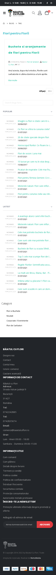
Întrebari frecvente (13, 484)
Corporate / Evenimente (17, 320)
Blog (11, 23)
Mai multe (12, 80)
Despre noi (8, 355)
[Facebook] (47, 3)
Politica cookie (10, 475)
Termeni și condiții (12, 470)
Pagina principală (4, 23)
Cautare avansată (12, 373)
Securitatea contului (13, 488)
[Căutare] (51, 103)
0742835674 (9, 421)
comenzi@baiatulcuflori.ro (16, 430)
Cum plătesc (9, 461)
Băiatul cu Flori (10, 383)
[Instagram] (51, 3)
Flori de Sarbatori (33, 62)
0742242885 (9, 411)
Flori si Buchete (13, 311)
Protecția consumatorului (16, 493)
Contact (7, 359)
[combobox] (28, 103)
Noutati (10, 315)
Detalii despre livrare (13, 466)
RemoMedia (36, 558)
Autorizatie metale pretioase (18, 497)
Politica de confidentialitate (17, 479)
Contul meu (8, 364)
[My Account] (39, 13)
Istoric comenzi (11, 368)
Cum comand (9, 457)
